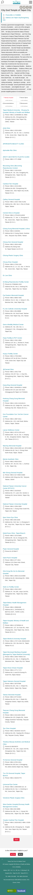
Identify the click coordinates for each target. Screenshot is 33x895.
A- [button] (21, 7)
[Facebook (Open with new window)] (21, 891)
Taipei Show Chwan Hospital (13, 668)
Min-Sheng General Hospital (12, 472)
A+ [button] (24, 7)
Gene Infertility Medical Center (13, 324)
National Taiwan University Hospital (15, 504)
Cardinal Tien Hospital (10, 184)
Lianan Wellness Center (11, 430)
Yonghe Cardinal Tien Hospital (13, 820)
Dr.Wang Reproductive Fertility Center (16, 282)
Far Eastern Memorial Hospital (13, 295)
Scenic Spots (24, 97)
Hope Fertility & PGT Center (12, 338)
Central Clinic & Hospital (11, 213)
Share (27, 7)
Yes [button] (14, 854)
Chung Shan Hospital (10, 262)
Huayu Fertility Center (10, 354)
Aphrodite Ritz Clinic (10, 150)
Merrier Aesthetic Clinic (11, 459)
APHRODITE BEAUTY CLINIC (13, 144)
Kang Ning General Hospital (12, 385)
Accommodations (9, 103)
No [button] (21, 854)
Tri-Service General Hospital (12, 760)
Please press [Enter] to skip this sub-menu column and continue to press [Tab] (17, 7)
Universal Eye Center (10, 784)
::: (2, 859)
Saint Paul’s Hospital (10, 558)
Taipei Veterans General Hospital (14, 681)
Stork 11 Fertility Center (11, 587)
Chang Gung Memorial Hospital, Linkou (16, 228)
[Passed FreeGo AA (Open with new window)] (11, 891)
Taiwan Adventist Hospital (12, 695)
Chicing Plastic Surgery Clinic (13, 255)
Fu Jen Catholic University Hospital (15, 309)
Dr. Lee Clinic (7, 275)
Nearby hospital (9, 97)
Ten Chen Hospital (9, 728)
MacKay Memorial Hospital (12, 446)
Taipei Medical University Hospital (14, 639)
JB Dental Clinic (8, 369)
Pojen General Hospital (11, 549)
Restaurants (24, 103)
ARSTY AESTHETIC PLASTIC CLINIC (16, 157)
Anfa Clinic (6, 128)
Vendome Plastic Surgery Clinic (14, 798)
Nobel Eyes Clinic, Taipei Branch (14, 533)
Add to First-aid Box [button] (30, 7)
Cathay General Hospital (11, 199)
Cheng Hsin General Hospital (13, 242)
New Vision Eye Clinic (10, 517)
